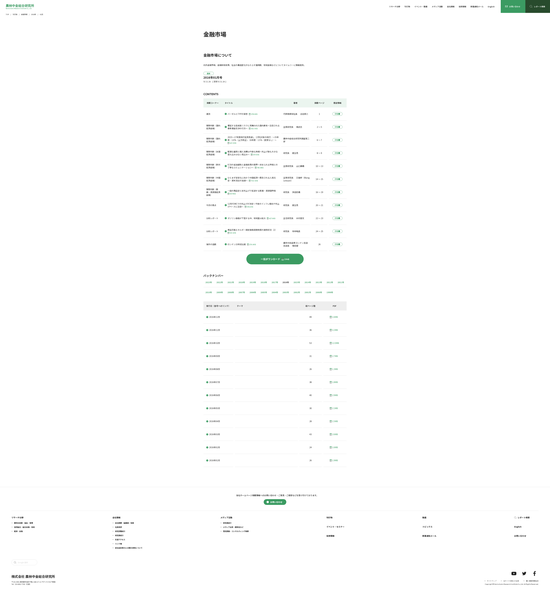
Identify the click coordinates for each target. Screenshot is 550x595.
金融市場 (24, 14)
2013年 (319, 282)
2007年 (241, 292)
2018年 (264, 282)
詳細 (336, 113)
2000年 (319, 292)
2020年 (241, 282)
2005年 (264, 292)
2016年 (33, 14)
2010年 (208, 292)
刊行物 (15, 14)
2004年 (275, 292)
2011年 (341, 282)
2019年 (253, 282)
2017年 (275, 282)
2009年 (219, 292)
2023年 (208, 282)
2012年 (330, 282)
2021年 (230, 282)
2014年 (308, 282)
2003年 (285, 292)
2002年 (296, 292)
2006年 (253, 292)
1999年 (330, 292)
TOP (7, 14)
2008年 (230, 292)
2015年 (296, 282)
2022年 (219, 282)
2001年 (308, 292)
